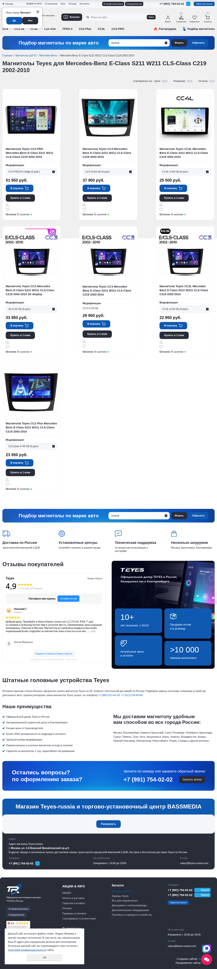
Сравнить (7, 204)
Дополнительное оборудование (130, 910)
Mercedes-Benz (48, 55)
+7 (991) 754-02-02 (171, 3)
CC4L (101, 28)
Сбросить (198, 42)
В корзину (16, 188)
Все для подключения (125, 900)
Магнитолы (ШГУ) (25, 55)
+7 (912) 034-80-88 (132, 695)
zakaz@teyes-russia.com (194, 863)
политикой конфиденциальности (27, 950)
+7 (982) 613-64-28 (109, 695)
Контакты (84, 3)
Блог (63, 3)
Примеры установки (74, 913)
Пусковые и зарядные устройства (132, 914)
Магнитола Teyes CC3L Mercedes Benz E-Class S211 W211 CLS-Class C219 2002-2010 (183, 290)
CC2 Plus (85, 28)
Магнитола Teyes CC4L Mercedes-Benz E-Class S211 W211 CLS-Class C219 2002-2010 (183, 152)
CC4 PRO (118, 28)
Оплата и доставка (73, 898)
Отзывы (30, 25)
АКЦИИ (66, 893)
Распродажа (167, 28)
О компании (51, 3)
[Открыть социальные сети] (206, 959)
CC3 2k (19, 28)
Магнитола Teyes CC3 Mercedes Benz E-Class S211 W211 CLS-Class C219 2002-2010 (107, 290)
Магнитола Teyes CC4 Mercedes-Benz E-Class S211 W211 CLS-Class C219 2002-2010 (107, 152)
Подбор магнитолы (201, 28)
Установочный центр (113, 4)
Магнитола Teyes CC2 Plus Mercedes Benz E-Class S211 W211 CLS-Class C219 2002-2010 (31, 427)
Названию (179, 81)
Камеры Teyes (120, 896)
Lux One (50, 28)
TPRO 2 (67, 28)
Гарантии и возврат (73, 903)
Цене (157, 81)
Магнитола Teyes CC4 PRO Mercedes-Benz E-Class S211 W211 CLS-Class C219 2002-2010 (29, 152)
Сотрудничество (134, 4)
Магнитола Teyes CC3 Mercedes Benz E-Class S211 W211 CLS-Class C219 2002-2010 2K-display (30, 290)
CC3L (34, 28)
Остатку (203, 81)
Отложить (7, 209)
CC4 (5, 28)
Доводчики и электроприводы (129, 905)
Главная (7, 55)
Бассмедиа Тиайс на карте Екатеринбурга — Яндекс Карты (54, 659)
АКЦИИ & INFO (34, 3)
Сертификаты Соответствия (41, 34)
